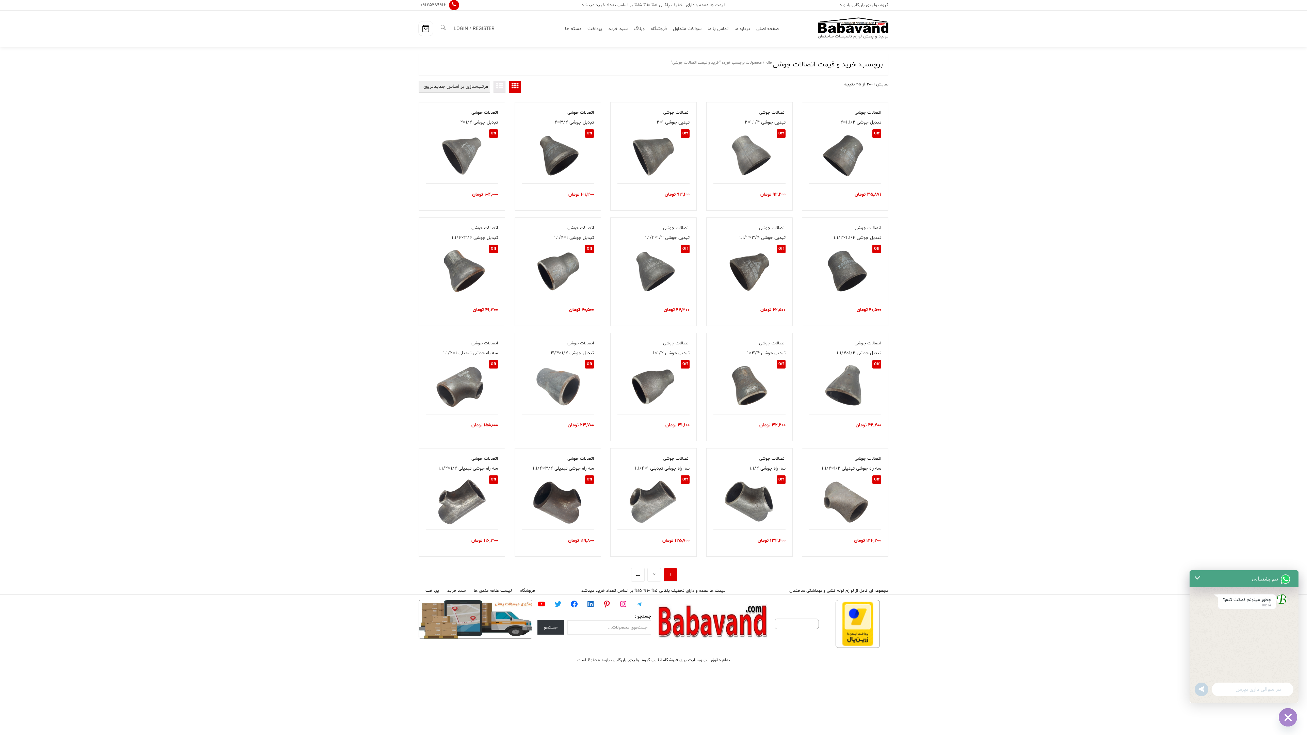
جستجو (551, 627)
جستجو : (643, 617)
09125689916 (433, 5)
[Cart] (426, 28)
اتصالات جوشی (868, 113)
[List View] (499, 87)
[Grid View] (515, 87)
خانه (769, 62)
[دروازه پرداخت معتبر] (857, 624)
